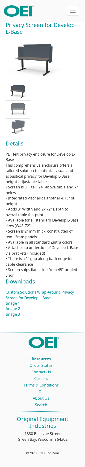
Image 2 (13, 308)
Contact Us (41, 372)
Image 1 (13, 303)
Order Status (41, 365)
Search (41, 404)
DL (41, 391)
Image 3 (13, 314)
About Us (41, 398)
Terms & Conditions (41, 385)
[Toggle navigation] (72, 10)
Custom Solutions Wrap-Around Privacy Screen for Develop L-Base (40, 295)
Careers (41, 378)
